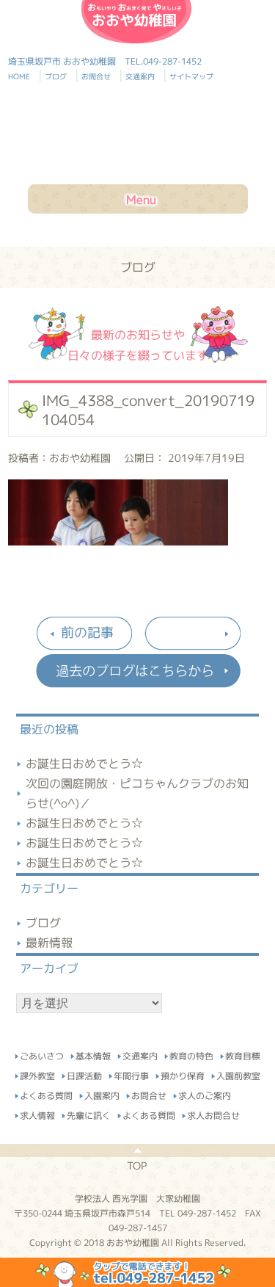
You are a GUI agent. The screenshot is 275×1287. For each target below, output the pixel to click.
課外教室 (37, 1074)
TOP (137, 1165)
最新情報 (49, 943)
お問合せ (98, 76)
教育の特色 (191, 1054)
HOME (25, 76)
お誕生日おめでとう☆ (84, 763)
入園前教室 (238, 1074)
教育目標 (242, 1054)
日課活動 (84, 1074)
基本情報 (93, 1054)
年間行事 (131, 1074)
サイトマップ (191, 76)
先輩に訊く (89, 1113)
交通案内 (142, 76)
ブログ (58, 76)
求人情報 (37, 1113)
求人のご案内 (204, 1094)
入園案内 (102, 1094)
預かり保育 (183, 1074)
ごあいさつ (42, 1054)
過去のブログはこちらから (138, 671)
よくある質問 (46, 1094)
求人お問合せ (213, 1113)
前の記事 (87, 632)
